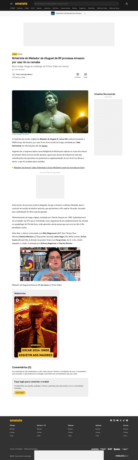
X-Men (27, 8)
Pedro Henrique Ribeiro (24, 74)
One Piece (55, 8)
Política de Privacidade (30, 449)
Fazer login (20, 393)
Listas (11, 436)
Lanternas (47, 8)
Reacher (39, 8)
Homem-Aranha (65, 8)
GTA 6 (33, 8)
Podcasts (20, 8)
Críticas (12, 432)
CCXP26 (12, 8)
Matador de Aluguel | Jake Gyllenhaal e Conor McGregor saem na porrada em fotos (49, 167)
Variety (44, 146)
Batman (74, 8)
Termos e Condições (16, 449)
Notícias (12, 429)
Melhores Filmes (102, 8)
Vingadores (82, 8)
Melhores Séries (114, 8)
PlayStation (91, 8)
